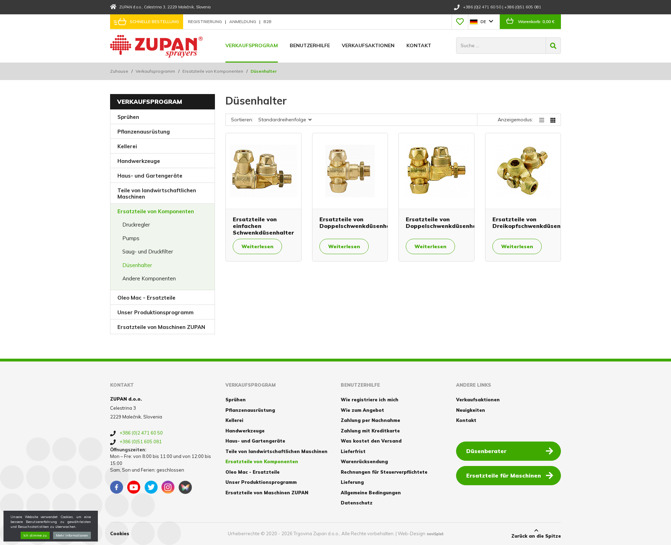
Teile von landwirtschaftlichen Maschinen (156, 193)
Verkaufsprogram (251, 45)
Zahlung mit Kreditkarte (370, 430)
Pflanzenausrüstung (143, 131)
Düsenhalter (137, 265)
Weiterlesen (257, 246)
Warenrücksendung (364, 461)
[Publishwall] (185, 487)
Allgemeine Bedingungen (371, 492)
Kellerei (127, 146)
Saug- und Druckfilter (147, 251)
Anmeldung (243, 21)
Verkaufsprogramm (155, 71)
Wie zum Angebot (362, 410)
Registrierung (205, 21)
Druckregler (136, 224)
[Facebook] (116, 487)
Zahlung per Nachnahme (370, 420)
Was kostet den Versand (371, 441)
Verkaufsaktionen (368, 45)
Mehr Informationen (72, 535)
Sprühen (128, 117)
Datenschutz (357, 502)
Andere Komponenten (149, 278)
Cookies (119, 533)
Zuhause (119, 71)
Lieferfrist (353, 451)
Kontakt (418, 45)
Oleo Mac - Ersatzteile (146, 297)
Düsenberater (486, 450)
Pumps (130, 238)
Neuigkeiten (470, 410)
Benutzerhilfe (310, 45)
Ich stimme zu (35, 535)
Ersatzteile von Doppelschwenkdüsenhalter (360, 222)
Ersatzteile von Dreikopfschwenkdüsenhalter (535, 222)
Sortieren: (242, 119)
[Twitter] (151, 487)
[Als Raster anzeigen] (552, 119)
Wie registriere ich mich (369, 399)
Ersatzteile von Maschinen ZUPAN (161, 327)
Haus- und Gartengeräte (149, 175)
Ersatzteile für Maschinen (503, 475)
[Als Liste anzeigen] (544, 119)
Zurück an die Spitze (536, 536)
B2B (268, 21)
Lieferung (352, 482)
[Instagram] (168, 487)
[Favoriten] (460, 21)
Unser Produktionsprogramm (155, 312)
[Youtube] (133, 487)
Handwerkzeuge (138, 161)
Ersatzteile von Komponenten (212, 71)
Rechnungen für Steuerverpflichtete (384, 472)
